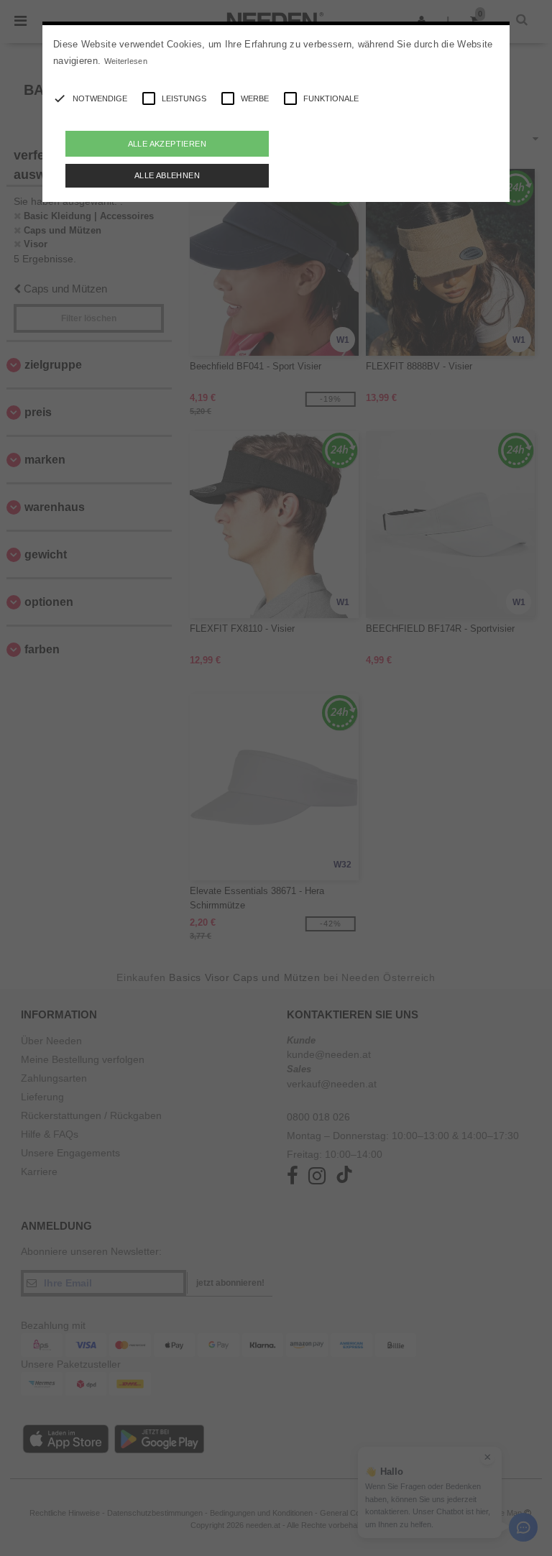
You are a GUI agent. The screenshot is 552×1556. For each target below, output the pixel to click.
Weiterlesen (125, 61)
